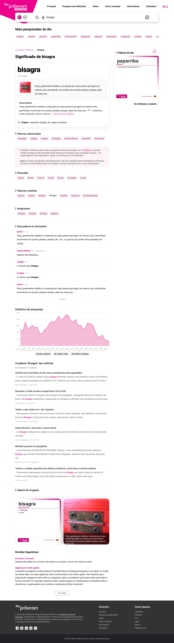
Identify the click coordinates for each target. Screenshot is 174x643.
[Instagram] (22, 629)
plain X (137, 625)
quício (20, 284)
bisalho (63, 195)
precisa (43, 36)
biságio (42, 195)
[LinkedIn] (31, 629)
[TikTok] (26, 629)
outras (149, 36)
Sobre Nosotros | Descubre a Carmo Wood (35, 428)
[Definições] (147, 17)
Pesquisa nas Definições (74, 6)
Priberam (138, 615)
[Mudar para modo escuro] (165, 6)
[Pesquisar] (37, 17)
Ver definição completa (145, 104)
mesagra (22, 138)
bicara (61, 178)
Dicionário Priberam (24, 50)
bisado (31, 195)
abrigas (21, 213)
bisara (31, 178)
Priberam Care (140, 628)
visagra (44, 138)
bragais (32, 213)
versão (138, 36)
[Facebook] (17, 629)
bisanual (75, 195)
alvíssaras (111, 36)
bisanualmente (90, 195)
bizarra (40, 178)
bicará (51, 178)
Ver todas (62, 593)
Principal (102, 612)
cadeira (20, 36)
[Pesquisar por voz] (43, 17)
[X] (35, 629)
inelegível (125, 36)
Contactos (139, 612)
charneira (86, 138)
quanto (31, 36)
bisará (21, 178)
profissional (70, 36)
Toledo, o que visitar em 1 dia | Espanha (34, 409)
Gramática (151, 6)
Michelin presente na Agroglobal (31, 446)
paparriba (55, 36)
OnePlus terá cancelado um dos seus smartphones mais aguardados (48, 373)
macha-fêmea (71, 138)
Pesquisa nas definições (108, 615)
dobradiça (99, 138)
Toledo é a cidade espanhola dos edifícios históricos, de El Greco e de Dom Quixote (55, 468)
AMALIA (87, 150)
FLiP (136, 618)
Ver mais (62, 299)
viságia (33, 138)
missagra (56, 138)
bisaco (21, 195)
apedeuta (85, 36)
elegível (98, 36)
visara (83, 178)
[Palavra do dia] (154, 51)
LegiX (137, 622)
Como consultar (112, 6)
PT (19, 17)
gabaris (54, 213)
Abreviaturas (133, 6)
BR (25, 17)
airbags (43, 213)
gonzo (20, 231)
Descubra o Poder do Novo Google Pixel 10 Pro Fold (40, 391)
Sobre (95, 6)
